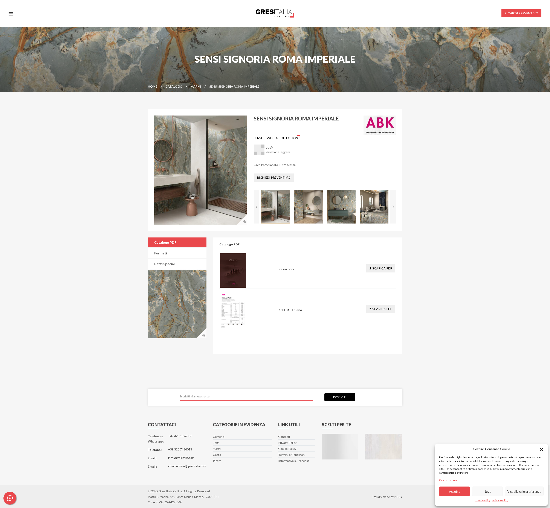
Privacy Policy (500, 500)
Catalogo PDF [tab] (165, 242)
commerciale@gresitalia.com (187, 466)
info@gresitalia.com (181, 457)
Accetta (454, 491)
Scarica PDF (382, 268)
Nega (487, 491)
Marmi (196, 86)
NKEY (398, 497)
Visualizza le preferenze (524, 491)
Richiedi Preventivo (273, 177)
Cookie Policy (482, 500)
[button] (541, 449)
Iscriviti (340, 397)
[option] (201, 170)
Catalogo (173, 86)
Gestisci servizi (448, 480)
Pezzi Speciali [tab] (165, 264)
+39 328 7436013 (180, 449)
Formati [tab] (160, 253)
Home (152, 86)
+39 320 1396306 (180, 436)
